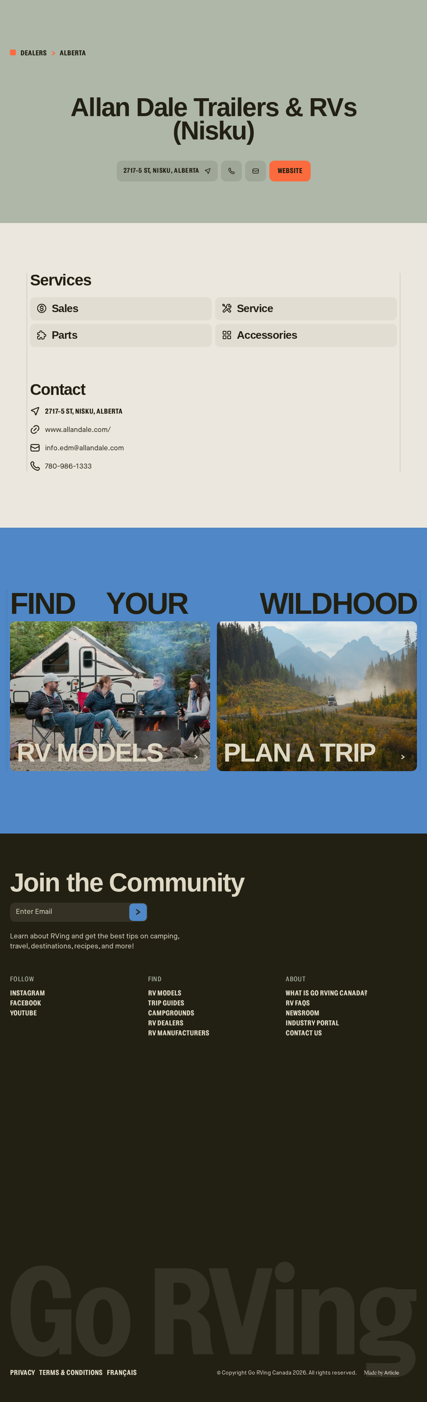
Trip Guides (166, 1003)
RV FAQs (298, 1003)
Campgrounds (171, 1013)
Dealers (33, 53)
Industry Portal (312, 1023)
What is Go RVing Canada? (326, 993)
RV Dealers (165, 1023)
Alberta (73, 53)
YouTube (23, 1013)
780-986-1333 (68, 466)
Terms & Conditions (71, 1372)
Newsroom (302, 1013)
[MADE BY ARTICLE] (381, 1373)
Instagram (27, 993)
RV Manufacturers (178, 1033)
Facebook (25, 1003)
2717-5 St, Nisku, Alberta (161, 170)
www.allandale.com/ (78, 430)
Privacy (22, 1372)
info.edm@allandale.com (84, 448)
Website (290, 170)
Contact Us (304, 1033)
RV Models (164, 993)
